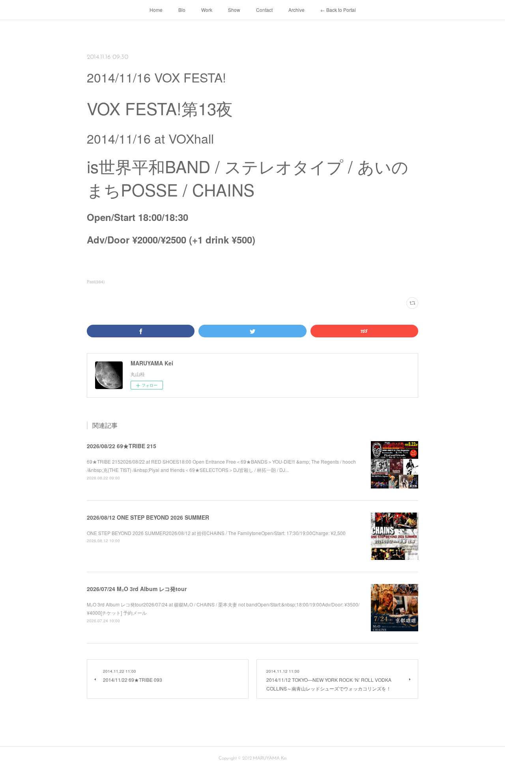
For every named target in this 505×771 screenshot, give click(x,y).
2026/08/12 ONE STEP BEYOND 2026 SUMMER (148, 517)
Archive (296, 9)
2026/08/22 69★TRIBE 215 (121, 446)
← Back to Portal (338, 9)
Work (206, 9)
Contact (264, 9)
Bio (181, 9)
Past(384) (96, 281)
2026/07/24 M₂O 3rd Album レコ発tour (137, 589)
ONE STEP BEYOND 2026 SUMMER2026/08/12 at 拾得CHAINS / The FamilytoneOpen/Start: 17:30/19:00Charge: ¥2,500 (216, 533)
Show (234, 9)
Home (156, 9)
